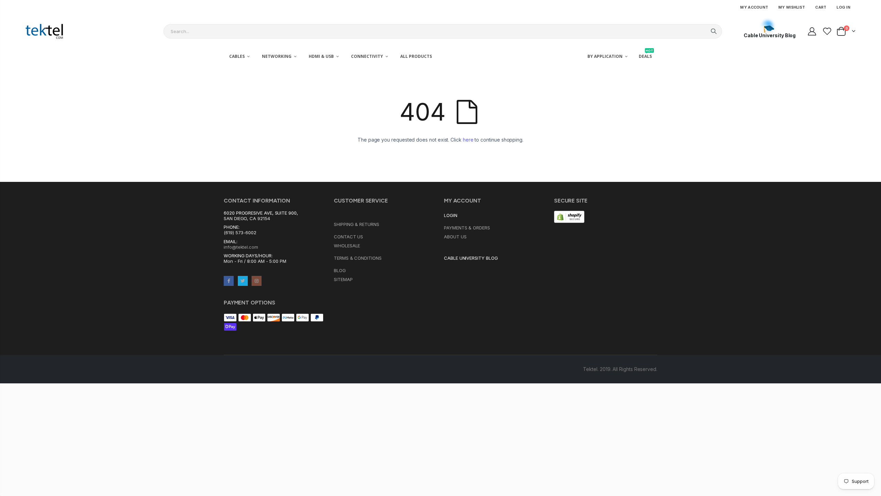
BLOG (340, 270)
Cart (820, 7)
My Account (754, 7)
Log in (843, 7)
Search (714, 31)
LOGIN (450, 215)
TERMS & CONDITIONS (358, 258)
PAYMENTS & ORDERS (467, 227)
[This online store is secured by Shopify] (569, 216)
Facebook (229, 281)
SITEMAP (343, 279)
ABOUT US (455, 236)
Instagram (257, 281)
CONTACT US (348, 236)
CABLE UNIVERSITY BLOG (471, 258)
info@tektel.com (241, 247)
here (468, 140)
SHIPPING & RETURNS (356, 224)
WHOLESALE (347, 245)
